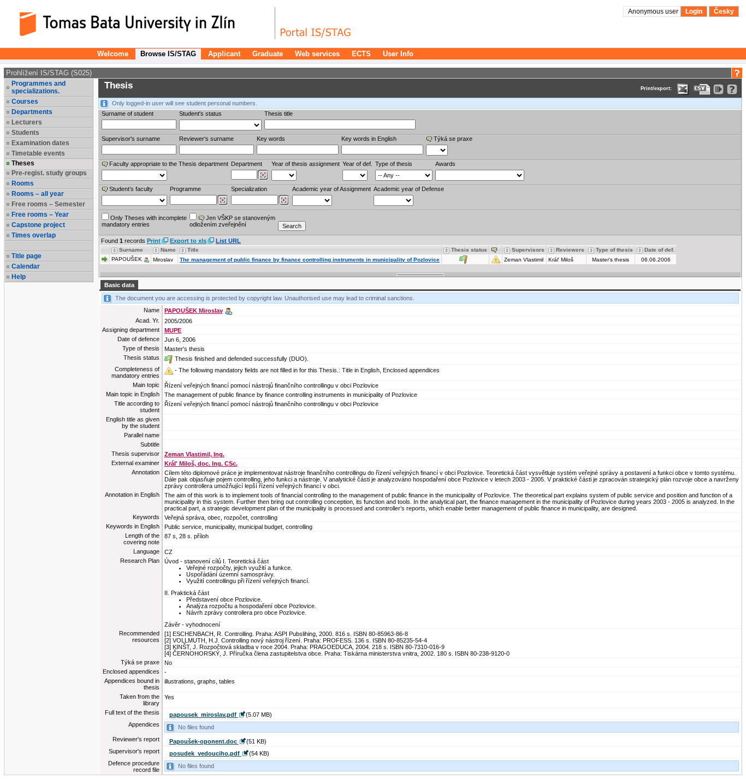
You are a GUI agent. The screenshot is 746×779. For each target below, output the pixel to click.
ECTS (361, 54)
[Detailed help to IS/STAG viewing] (732, 89)
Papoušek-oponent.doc (204, 741)
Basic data (119, 285)
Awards (445, 163)
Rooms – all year (37, 194)
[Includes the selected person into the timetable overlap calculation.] (146, 259)
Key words (271, 138)
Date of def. (659, 250)
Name (168, 250)
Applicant (224, 54)
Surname (131, 250)
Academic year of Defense (409, 189)
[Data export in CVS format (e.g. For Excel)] (702, 89)
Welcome (112, 54)
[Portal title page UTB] (316, 23)
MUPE (172, 330)
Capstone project (38, 225)
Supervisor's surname (131, 138)
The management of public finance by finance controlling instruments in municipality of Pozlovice (310, 260)
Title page (26, 256)
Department (246, 163)
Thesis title (278, 113)
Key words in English (368, 138)
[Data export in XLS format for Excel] (682, 89)
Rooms (22, 183)
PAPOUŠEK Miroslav (193, 310)
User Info (398, 54)
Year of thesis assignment (305, 163)
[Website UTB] (141, 23)
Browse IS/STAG (168, 54)
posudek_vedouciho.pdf (205, 753)
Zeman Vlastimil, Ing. (194, 454)
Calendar (25, 266)
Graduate (267, 54)
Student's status (200, 113)
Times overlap (33, 235)
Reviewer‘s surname (206, 138)
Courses (24, 101)
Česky (724, 11)
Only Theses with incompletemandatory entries (144, 221)
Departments (31, 112)
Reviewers (570, 250)
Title (193, 250)
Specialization (249, 189)
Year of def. (357, 163)
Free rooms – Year (40, 214)
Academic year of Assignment (331, 189)
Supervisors (528, 250)
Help (18, 277)
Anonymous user (654, 11)
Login (693, 11)
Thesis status (469, 250)
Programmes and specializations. (38, 87)
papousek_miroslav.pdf (203, 714)
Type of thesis (393, 163)
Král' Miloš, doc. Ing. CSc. (201, 463)
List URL (228, 240)
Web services (317, 54)
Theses (22, 163)
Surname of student (127, 113)
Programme (185, 189)
